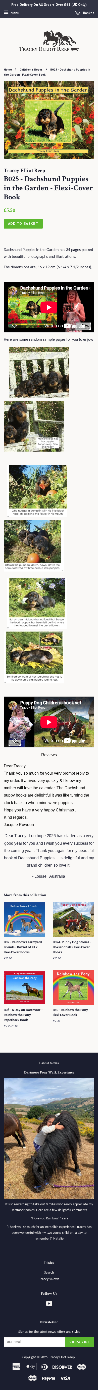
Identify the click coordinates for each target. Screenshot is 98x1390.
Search (49, 1272)
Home (8, 69)
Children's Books (31, 69)
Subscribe (79, 1342)
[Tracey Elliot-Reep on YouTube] (49, 1305)
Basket (88, 13)
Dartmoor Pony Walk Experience (49, 1072)
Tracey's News (49, 1279)
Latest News (49, 1063)
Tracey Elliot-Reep (62, 1357)
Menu (14, 13)
